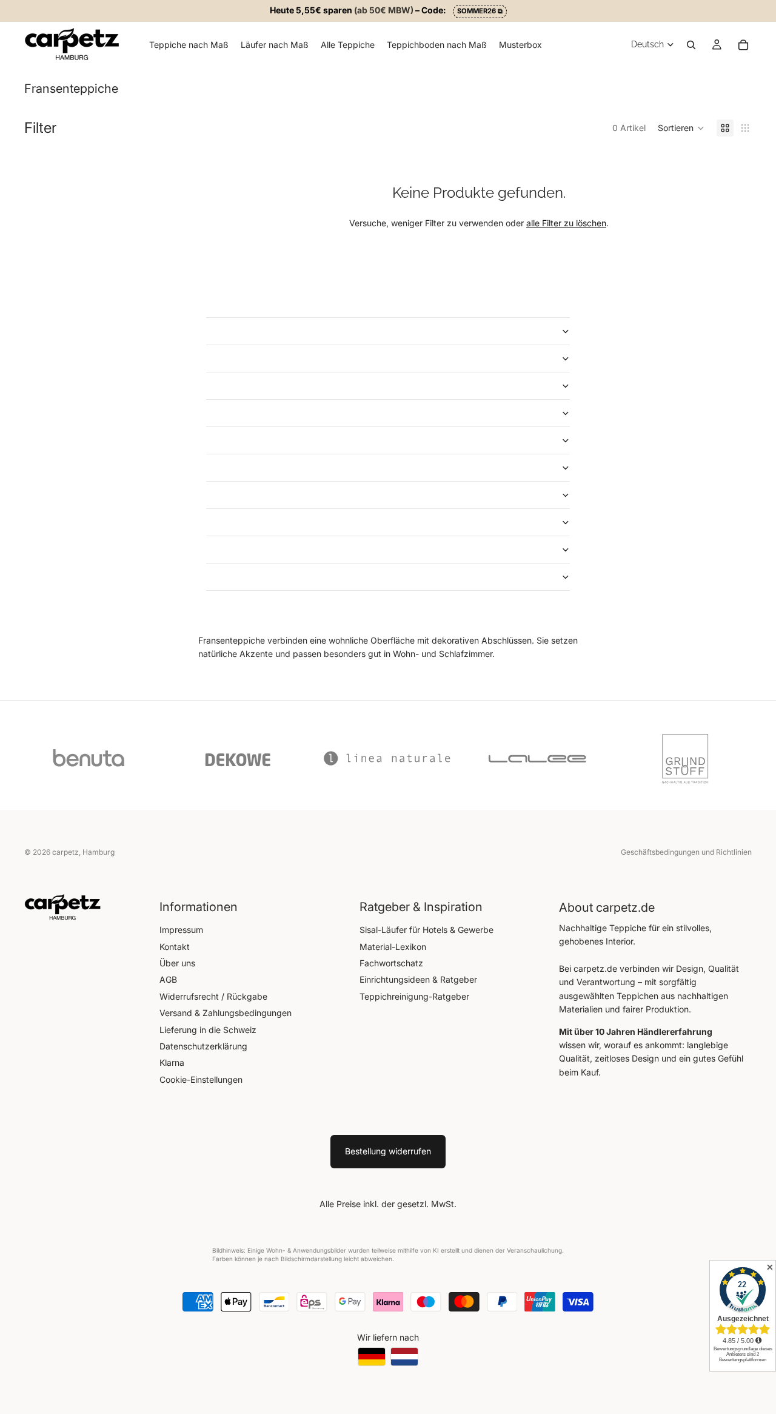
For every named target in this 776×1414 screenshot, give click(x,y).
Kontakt (174, 946)
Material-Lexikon (393, 946)
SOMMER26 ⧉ (480, 11)
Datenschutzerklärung (203, 1046)
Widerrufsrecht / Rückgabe (213, 996)
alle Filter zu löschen (566, 223)
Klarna (171, 1062)
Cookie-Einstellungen (200, 1079)
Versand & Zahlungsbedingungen (225, 1013)
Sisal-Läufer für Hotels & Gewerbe (426, 929)
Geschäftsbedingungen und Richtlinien (686, 852)
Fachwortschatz (391, 963)
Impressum (181, 929)
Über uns (177, 963)
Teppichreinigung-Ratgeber (414, 996)
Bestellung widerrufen (388, 1151)
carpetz (65, 852)
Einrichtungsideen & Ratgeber (418, 979)
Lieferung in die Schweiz (207, 1030)
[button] (681, 128)
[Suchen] (691, 44)
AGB (168, 979)
